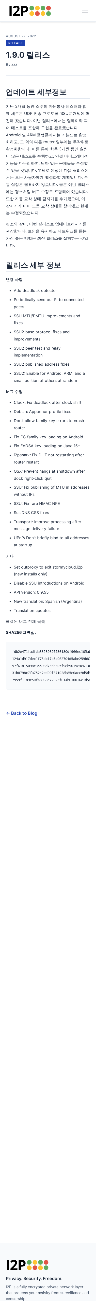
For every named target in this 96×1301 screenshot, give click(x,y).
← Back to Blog (21, 713)
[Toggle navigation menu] (85, 11)
